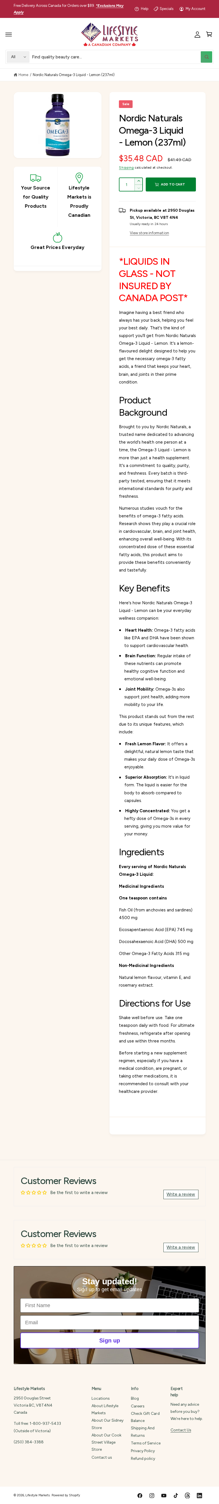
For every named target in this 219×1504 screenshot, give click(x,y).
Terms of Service (145, 1443)
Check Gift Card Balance (145, 1417)
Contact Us (181, 1430)
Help (144, 9)
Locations (101, 1398)
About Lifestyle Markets (105, 1409)
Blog (135, 1398)
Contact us (102, 1457)
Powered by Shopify (66, 1495)
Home (23, 75)
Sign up (109, 1340)
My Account (195, 9)
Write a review (181, 1194)
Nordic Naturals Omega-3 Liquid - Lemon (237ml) (74, 75)
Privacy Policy (143, 1450)
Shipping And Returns (143, 1431)
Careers (137, 1406)
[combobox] (122, 57)
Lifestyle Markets (37, 1495)
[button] (9, 34)
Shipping (126, 168)
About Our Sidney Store (107, 1424)
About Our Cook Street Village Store (106, 1442)
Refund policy (143, 1458)
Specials (166, 9)
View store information (149, 232)
